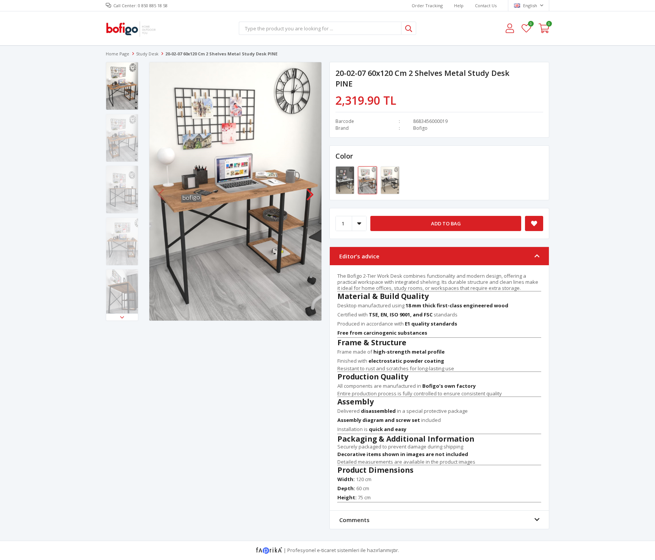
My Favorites (530, 25)
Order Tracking (427, 5)
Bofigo (420, 128)
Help (459, 5)
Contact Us (486, 5)
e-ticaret (326, 550)
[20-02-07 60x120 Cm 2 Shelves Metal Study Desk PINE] (368, 179)
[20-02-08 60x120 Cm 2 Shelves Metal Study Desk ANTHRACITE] (390, 179)
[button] (122, 317)
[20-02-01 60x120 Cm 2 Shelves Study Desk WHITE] (345, 179)
